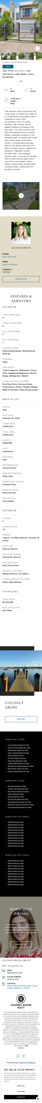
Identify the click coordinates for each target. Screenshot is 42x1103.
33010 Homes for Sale (16, 868)
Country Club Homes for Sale (18, 771)
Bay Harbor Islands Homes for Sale (21, 766)
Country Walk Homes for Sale (18, 763)
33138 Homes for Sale (16, 882)
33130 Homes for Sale (16, 840)
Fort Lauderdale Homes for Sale (19, 807)
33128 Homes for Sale (16, 843)
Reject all (21, 1086)
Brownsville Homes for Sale (18, 750)
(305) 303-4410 (9, 257)
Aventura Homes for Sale (17, 786)
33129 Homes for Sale (16, 835)
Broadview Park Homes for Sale (19, 802)
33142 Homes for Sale (16, 863)
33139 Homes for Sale (16, 874)
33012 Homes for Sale (16, 879)
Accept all (21, 1097)
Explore (21, 719)
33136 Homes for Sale (16, 846)
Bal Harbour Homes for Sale (18, 769)
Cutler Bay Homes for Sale (17, 761)
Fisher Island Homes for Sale (18, 753)
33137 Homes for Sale (16, 871)
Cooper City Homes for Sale (18, 789)
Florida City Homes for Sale (18, 799)
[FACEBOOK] (24, 1056)
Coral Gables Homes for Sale (18, 745)
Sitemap (21, 1048)
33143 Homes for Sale (16, 830)
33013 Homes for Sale (16, 876)
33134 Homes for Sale (16, 825)
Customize (21, 1091)
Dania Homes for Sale (16, 794)
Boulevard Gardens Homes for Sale (21, 804)
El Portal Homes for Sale (17, 758)
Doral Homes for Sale (16, 755)
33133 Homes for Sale (16, 822)
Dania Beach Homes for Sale (18, 791)
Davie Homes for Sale (16, 797)
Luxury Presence (27, 1063)
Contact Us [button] (21, 944)
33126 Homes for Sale (16, 838)
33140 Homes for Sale (16, 884)
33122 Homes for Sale (16, 860)
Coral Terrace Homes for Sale (19, 747)
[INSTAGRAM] (18, 1056)
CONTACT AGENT (21, 279)
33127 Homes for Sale (16, 866)
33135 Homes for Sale (16, 827)
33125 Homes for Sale (16, 832)
